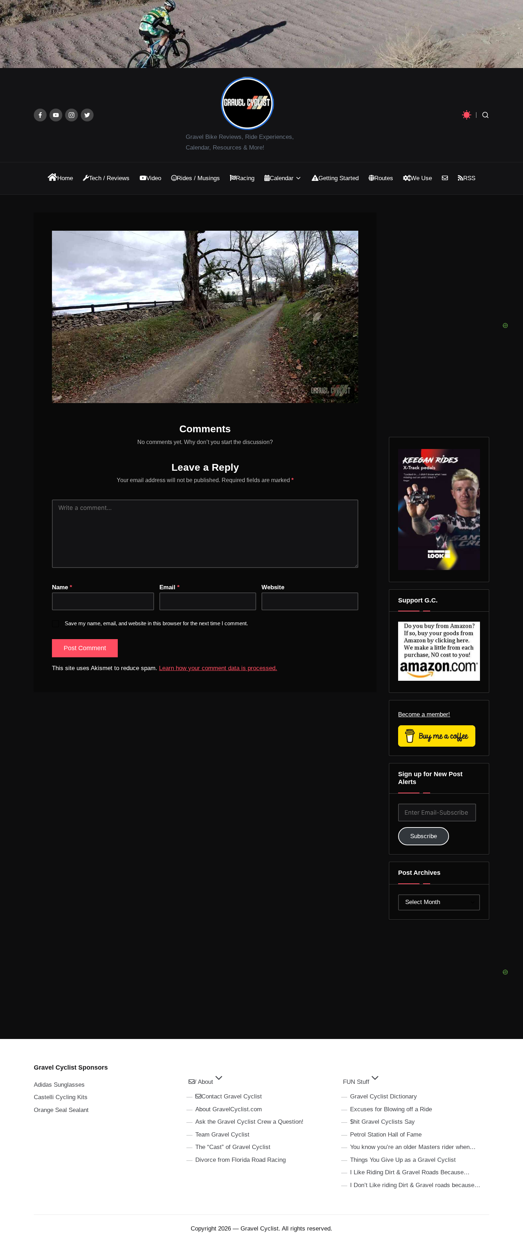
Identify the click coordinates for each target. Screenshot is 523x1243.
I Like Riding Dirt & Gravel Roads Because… (410, 1172)
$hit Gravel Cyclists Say (382, 1121)
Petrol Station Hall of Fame (386, 1134)
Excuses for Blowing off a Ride (391, 1109)
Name (62, 587)
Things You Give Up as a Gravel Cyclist (403, 1159)
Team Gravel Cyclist (222, 1134)
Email (169, 587)
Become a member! (424, 714)
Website (273, 587)
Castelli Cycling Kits (61, 1097)
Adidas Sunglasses (59, 1084)
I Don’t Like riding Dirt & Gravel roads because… (415, 1185)
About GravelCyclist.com (228, 1109)
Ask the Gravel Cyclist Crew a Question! (249, 1121)
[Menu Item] (40, 115)
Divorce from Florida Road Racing (240, 1159)
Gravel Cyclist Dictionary (383, 1096)
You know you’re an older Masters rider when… (413, 1147)
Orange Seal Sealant (61, 1110)
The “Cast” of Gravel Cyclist (232, 1147)
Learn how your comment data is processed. (218, 668)
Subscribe (423, 836)
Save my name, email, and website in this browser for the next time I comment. (156, 623)
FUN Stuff (356, 1082)
